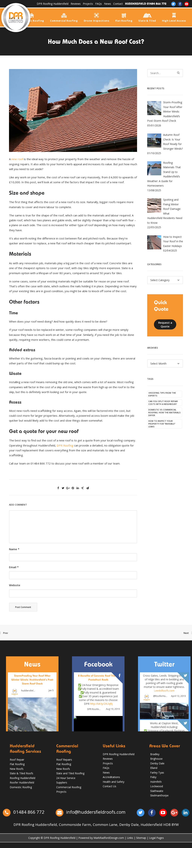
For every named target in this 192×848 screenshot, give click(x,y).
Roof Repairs (64, 759)
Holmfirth (156, 781)
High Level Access (174, 20)
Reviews (76, 3)
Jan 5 (51, 690)
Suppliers (61, 782)
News (107, 3)
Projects (88, 3)
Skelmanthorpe (159, 795)
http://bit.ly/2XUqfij (101, 703)
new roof (17, 159)
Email (14, 567)
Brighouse (156, 758)
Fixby (153, 777)
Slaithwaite (156, 791)
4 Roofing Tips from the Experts (162, 394)
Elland (153, 768)
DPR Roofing (65, 445)
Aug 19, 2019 (113, 709)
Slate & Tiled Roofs (21, 773)
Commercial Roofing (64, 20)
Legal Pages (156, 838)
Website (14, 585)
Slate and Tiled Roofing (70, 773)
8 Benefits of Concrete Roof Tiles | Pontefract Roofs (98, 677)
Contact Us (109, 786)
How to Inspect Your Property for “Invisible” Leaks (161, 423)
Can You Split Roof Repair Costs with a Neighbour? (163, 402)
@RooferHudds (160, 696)
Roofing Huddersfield (22, 778)
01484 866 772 (28, 812)
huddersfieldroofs (28, 690)
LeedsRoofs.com (164, 690)
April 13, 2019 (178, 695)
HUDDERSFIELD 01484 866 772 (145, 4)
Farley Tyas (157, 772)
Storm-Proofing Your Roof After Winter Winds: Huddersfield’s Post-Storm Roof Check (32, 679)
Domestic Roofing (31, 20)
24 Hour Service (65, 778)
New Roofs (16, 769)
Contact (118, 3)
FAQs (98, 3)
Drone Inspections (96, 20)
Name (14, 549)
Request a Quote (165, 324)
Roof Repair (17, 759)
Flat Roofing (124, 20)
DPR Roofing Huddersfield (52, 3)
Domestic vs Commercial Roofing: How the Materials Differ (164, 412)
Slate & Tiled (147, 20)
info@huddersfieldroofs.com (95, 812)
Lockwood (156, 786)
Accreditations (111, 777)
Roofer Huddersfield (22, 782)
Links (130, 838)
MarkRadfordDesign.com (109, 838)
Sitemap (141, 838)
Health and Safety (113, 781)
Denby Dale (157, 763)
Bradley (154, 754)
